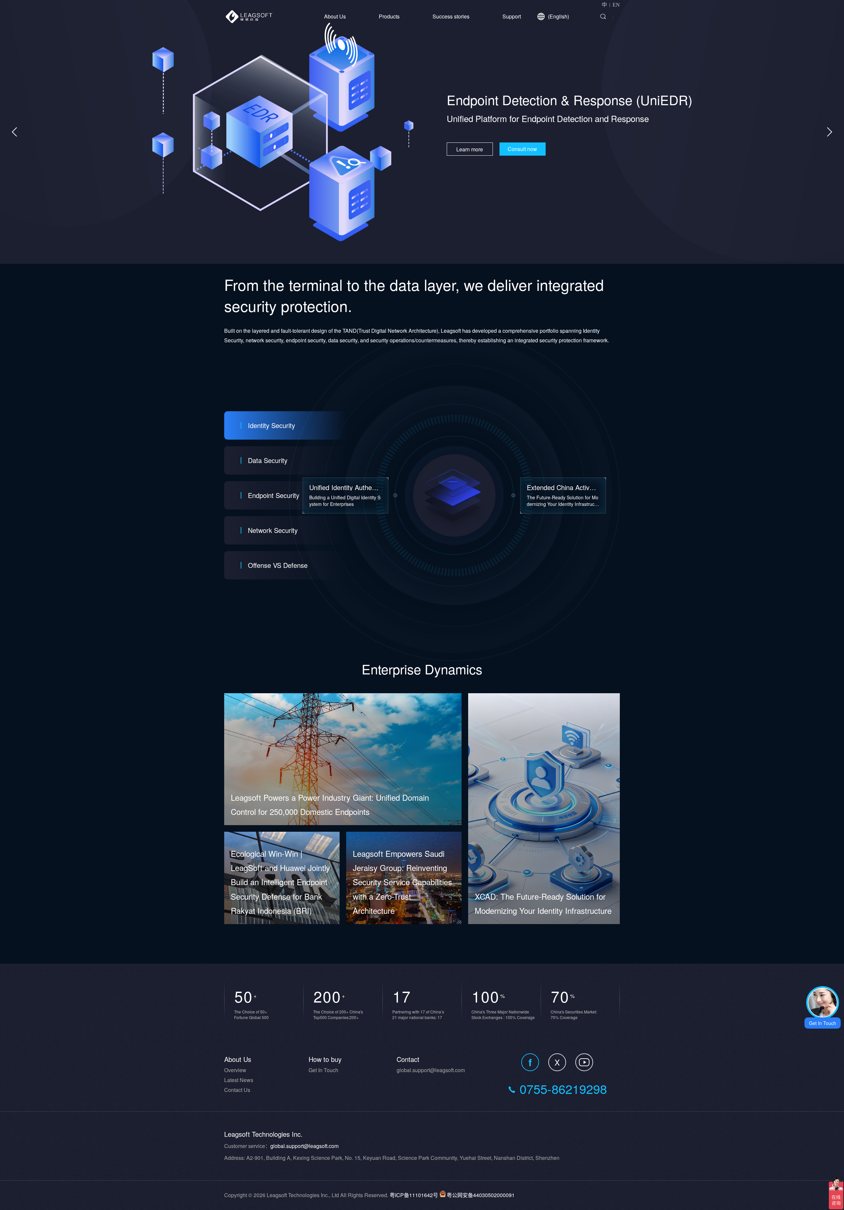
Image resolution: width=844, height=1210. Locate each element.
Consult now (510, 157)
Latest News (238, 1080)
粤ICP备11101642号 (414, 1195)
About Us (335, 16)
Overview (235, 1070)
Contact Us (237, 1090)
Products (389, 16)
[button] (827, 132)
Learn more (457, 157)
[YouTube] (584, 1062)
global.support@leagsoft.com (431, 1070)
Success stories (451, 16)
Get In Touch (323, 1070)
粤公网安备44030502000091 (481, 1195)
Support (511, 16)
